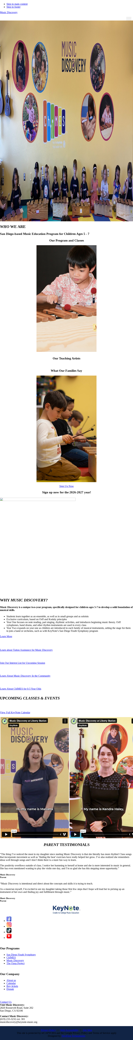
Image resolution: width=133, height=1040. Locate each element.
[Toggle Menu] (128, 18)
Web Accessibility (69, 1030)
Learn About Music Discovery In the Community (25, 675)
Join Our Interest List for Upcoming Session (22, 663)
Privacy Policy (48, 1030)
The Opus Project (15, 963)
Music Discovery (9, 12)
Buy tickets (12, 986)
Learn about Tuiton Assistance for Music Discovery (26, 650)
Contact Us (6, 1002)
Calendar (11, 983)
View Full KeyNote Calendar (15, 712)
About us (11, 980)
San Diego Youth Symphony (21, 954)
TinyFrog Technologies (73, 1036)
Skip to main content (17, 4)
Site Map (87, 1030)
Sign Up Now (66, 486)
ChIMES (11, 957)
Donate (10, 989)
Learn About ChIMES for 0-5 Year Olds (20, 688)
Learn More (6, 636)
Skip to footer (13, 6)
